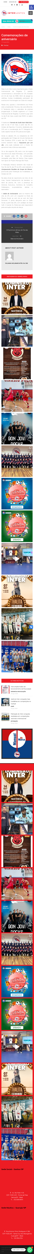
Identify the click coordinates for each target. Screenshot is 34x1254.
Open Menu (31, 13)
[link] (31, 7)
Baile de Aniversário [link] (10, 194)
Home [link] (3, 27)
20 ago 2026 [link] (14, 693)
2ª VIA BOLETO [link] (23, 2)
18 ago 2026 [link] (14, 723)
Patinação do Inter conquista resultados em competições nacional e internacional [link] (20, 716)
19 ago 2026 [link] (14, 708)
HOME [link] (5, 2)
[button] (30, 1250)
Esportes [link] (14, 691)
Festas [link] (9, 27)
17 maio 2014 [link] (5, 42)
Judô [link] (12, 706)
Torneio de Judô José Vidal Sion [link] (21, 122)
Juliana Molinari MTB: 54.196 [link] (16, 263)
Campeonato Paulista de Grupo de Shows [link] (16, 169)
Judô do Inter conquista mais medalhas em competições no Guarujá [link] (21, 701)
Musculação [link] (21, 691)
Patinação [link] (14, 721)
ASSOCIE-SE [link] (12, 2)
